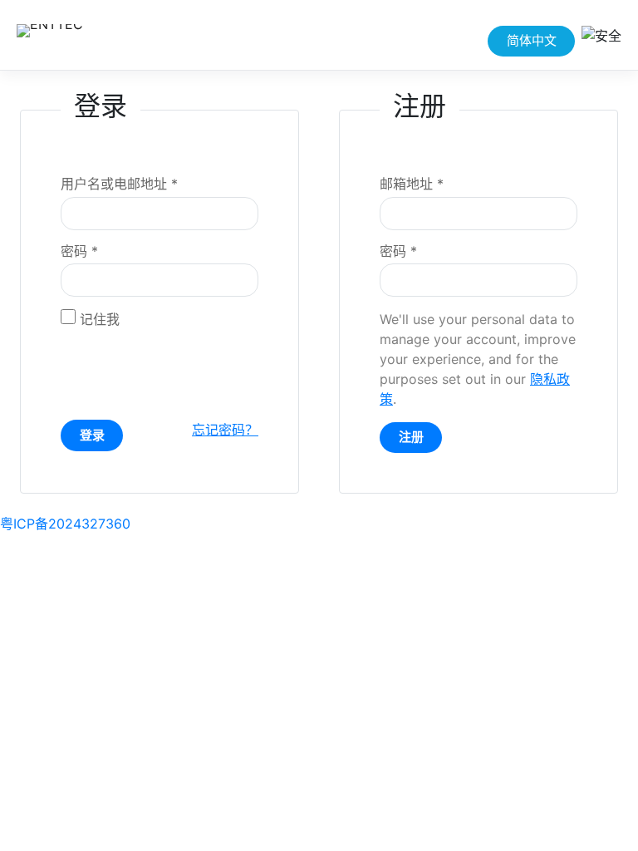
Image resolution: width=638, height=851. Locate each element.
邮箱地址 (412, 183)
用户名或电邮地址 (119, 183)
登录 (92, 435)
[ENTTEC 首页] (84, 35)
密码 (79, 251)
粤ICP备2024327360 (65, 523)
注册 (411, 437)
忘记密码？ (225, 429)
